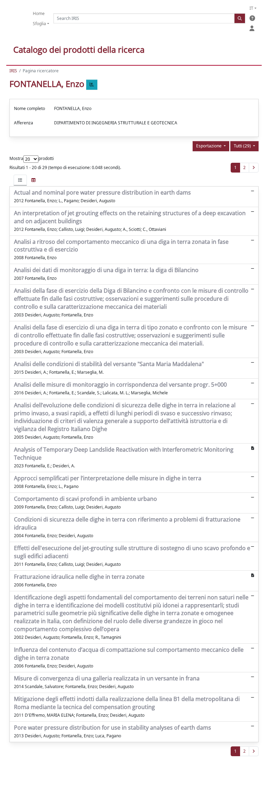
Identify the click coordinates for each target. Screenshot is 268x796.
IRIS (13, 71)
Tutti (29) (243, 146)
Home (39, 13)
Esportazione (209, 146)
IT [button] (251, 8)
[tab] (20, 180)
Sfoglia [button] (39, 24)
